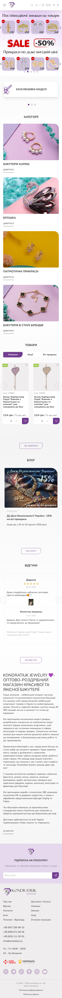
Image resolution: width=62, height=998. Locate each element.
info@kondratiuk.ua (12, 941)
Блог (5, 915)
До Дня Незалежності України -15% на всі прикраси (29, 517)
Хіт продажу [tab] (50, 354)
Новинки (35, 906)
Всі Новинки (31, 446)
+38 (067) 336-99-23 (13, 927)
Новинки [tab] (13, 354)
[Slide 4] (34, 71)
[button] (32, 5)
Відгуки (7, 906)
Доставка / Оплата (41, 901)
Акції (33, 915)
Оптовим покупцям (41, 919)
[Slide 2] (28, 71)
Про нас (7, 901)
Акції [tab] (30, 354)
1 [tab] (28, 104)
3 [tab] (35, 104)
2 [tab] (32, 104)
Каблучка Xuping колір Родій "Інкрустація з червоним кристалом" (29, 633)
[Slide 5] (37, 71)
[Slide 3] (31, 71)
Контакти (8, 910)
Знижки (35, 910)
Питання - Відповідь (13, 919)
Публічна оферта (31, 994)
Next (58, 385)
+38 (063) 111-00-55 (13, 936)
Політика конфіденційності (31, 990)
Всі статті (31, 551)
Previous (4, 385)
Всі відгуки (31, 660)
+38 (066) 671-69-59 (13, 931)
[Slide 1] (24, 71)
